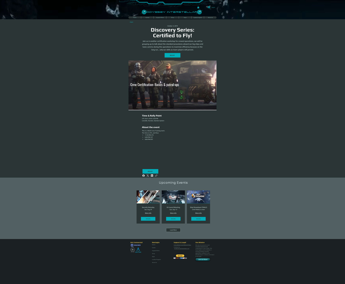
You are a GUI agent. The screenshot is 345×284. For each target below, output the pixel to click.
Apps (153, 256)
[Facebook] (143, 175)
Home (153, 244)
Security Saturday (148, 207)
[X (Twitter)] (148, 175)
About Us (154, 262)
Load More (173, 230)
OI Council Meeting (173, 207)
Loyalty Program (156, 259)
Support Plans (156, 250)
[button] (198, 7)
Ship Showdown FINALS (198, 207)
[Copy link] (156, 175)
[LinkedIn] (152, 175)
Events (154, 247)
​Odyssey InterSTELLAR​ (171, 11)
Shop (153, 253)
